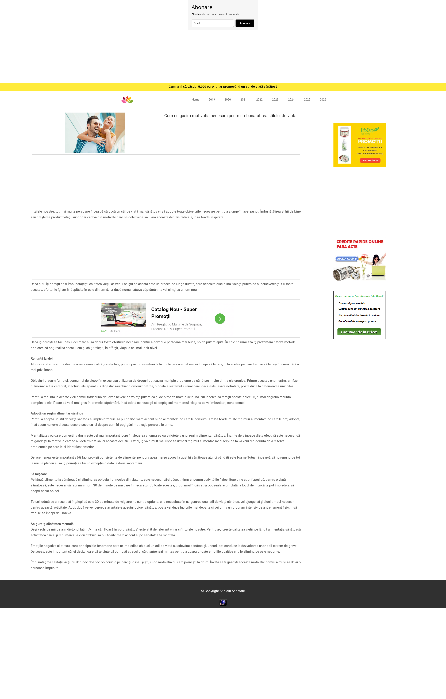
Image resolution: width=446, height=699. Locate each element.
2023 (275, 99)
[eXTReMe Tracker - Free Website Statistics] (223, 602)
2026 (323, 99)
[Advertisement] (223, 56)
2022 (259, 99)
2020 (228, 99)
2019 (212, 99)
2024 (291, 99)
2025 (307, 99)
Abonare (245, 23)
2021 (243, 99)
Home (195, 99)
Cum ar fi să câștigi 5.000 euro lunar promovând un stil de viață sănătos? (223, 86)
